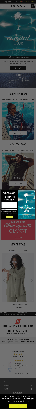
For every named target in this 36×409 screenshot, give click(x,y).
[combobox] (9, 203)
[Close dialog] (34, 191)
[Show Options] (16, 203)
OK (18, 406)
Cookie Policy (24, 401)
